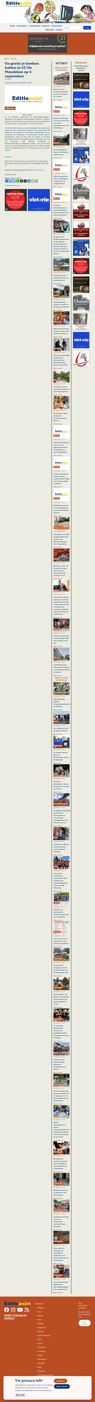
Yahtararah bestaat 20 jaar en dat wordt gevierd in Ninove (61, 331)
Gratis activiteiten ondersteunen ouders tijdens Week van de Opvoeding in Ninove (61, 478)
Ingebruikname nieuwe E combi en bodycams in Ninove (61, 304)
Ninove (13, 59)
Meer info (20, 1395)
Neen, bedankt (61, 1386)
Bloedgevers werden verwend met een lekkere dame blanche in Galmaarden (60, 1163)
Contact (59, 30)
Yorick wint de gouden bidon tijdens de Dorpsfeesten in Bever (59, 1064)
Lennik (40, 1343)
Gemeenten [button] (21, 26)
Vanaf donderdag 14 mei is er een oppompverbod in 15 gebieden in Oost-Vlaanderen (61, 447)
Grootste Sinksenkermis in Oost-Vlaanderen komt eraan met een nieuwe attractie (61, 210)
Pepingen (41, 1363)
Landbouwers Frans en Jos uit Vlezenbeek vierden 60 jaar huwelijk (61, 1221)
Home (12, 26)
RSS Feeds (50, 30)
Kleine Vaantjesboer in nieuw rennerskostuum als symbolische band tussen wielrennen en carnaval (61, 1130)
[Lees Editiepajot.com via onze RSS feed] (27, 1311)
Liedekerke (41, 1347)
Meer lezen (57, 100)
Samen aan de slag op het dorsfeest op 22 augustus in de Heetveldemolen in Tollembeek (61, 1096)
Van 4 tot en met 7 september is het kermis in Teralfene (61, 941)
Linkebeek (41, 1351)
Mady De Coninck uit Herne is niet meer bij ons (60, 1192)
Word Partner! (84, 1323)
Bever (39, 1319)
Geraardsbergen (43, 1335)
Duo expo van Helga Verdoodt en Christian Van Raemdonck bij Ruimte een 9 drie (61, 360)
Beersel (40, 1315)
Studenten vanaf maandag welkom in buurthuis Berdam (61, 389)
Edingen (40, 1331)
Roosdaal (41, 1371)
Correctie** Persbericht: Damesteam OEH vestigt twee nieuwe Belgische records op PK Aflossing (60, 881)
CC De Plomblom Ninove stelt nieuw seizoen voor (60, 152)
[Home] (19, 4)
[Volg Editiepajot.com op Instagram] (13, 1311)
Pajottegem (42, 1359)
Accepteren (60, 1381)
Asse (39, 1311)
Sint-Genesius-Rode (45, 1375)
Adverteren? (56, 26)
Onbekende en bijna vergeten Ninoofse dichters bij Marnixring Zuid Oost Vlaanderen (61, 539)
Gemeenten (39, 1304)
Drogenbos (41, 1327)
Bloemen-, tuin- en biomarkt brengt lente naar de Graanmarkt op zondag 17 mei (60, 570)
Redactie (46, 26)
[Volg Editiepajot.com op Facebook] (6, 1311)
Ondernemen (35, 26)
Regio (39, 1367)
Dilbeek (40, 1323)
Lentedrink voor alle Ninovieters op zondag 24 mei (60, 278)
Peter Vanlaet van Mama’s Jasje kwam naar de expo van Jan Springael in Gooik (61, 999)
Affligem (40, 1308)
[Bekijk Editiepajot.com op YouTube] (20, 1311)
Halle (39, 1339)
